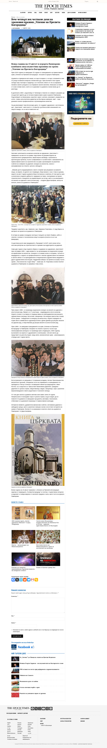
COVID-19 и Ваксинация (46, 725)
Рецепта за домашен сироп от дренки (33, 693)
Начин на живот (82, 12)
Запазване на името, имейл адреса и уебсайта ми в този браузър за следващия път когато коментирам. (38, 630)
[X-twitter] (36, 708)
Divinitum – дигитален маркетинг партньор (82, 743)
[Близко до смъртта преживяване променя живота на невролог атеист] (23, 559)
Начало (13, 17)
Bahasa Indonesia (11, 733)
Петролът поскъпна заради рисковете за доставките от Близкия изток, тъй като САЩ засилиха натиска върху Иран (84, 60)
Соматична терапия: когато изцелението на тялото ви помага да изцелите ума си (84, 31)
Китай (46, 12)
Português (20, 728)
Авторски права (11, 737)
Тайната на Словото (26, 675)
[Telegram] (28, 579)
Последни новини (11, 713)
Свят (51, 12)
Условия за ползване (12, 739)
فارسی (29, 733)
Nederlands (20, 731)
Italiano (19, 726)
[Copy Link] (36, 579)
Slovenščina (30, 728)
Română (30, 724)
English (8, 722)
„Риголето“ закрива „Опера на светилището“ (84, 84)
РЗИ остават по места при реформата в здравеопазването (39, 669)
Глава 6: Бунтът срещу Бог (45, 567)
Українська (30, 722)
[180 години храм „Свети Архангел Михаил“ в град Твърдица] (23, 515)
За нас (10, 1)
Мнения (83, 721)
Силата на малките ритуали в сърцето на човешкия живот (85, 48)
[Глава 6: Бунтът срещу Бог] (48, 559)
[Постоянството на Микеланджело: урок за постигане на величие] (48, 539)
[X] (17, 579)
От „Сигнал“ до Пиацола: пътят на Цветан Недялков (37, 657)
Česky (29, 726)
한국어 (9, 731)
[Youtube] (43, 708)
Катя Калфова (16, 28)
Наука (63, 12)
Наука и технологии (65, 721)
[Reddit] (25, 579)
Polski (29, 729)
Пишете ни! (15, 1)
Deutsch (19, 724)
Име (13, 616)
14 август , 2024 (26, 28)
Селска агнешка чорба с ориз (30, 687)
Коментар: (14, 596)
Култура (57, 12)
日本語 (9, 729)
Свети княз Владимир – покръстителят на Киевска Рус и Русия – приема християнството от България (47, 523)
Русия (40, 12)
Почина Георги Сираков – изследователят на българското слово (41, 663)
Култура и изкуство (65, 718)
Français (19, 722)
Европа (30, 12)
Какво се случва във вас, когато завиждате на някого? (85, 42)
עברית (8, 728)
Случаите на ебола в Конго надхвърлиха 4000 (84, 36)
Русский (19, 733)
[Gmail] (32, 579)
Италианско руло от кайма (29, 681)
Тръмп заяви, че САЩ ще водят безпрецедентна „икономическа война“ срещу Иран (83, 66)
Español (9, 726)
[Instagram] (21, 579)
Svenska (19, 729)
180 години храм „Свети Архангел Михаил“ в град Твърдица (21, 522)
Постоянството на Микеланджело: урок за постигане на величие (45, 546)
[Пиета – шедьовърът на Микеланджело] (23, 540)
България (22, 12)
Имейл (13, 623)
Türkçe (29, 731)
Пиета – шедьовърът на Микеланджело (20, 545)
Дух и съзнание (71, 12)
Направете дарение (23, 713)
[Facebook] (13, 579)
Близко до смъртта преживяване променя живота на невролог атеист (23, 569)
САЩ (35, 12)
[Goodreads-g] (39, 708)
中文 (8, 724)
